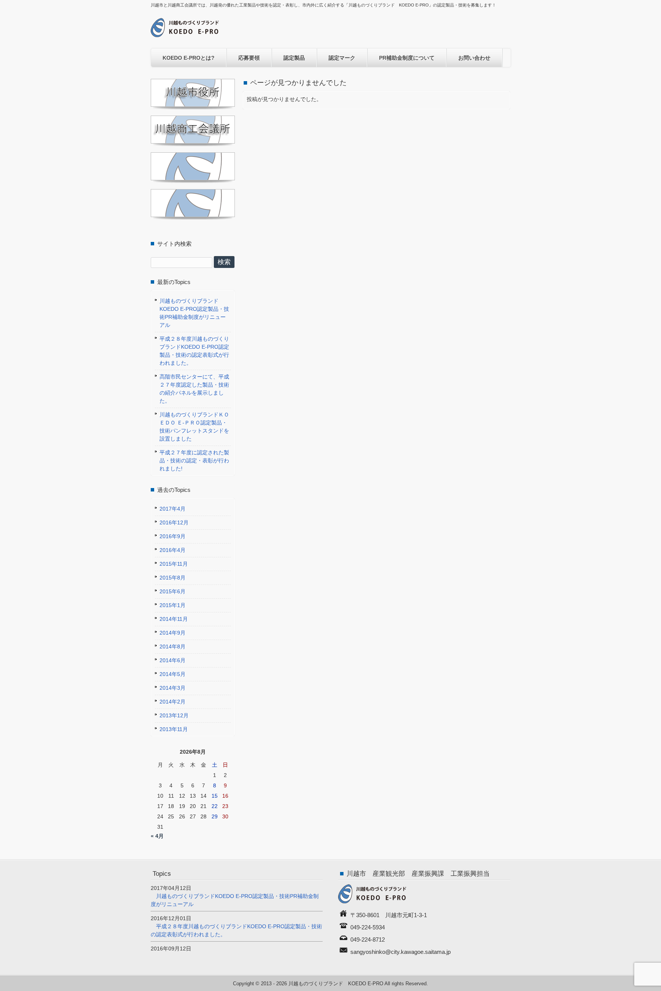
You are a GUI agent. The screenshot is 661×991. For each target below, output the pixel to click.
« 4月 (157, 836)
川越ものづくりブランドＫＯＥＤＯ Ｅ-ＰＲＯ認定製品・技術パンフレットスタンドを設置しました (194, 426)
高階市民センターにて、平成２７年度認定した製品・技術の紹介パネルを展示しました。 (194, 389)
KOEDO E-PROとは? (189, 58)
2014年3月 (173, 688)
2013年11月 (174, 729)
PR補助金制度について (407, 58)
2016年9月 (173, 536)
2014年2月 (173, 702)
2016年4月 (173, 550)
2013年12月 (174, 715)
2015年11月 (174, 564)
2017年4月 (173, 509)
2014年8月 (173, 646)
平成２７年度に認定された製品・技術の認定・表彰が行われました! (194, 460)
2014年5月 (173, 674)
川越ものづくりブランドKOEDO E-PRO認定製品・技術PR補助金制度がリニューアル (194, 313)
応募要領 (249, 58)
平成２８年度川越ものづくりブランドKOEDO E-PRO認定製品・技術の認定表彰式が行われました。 (194, 351)
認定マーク (342, 58)
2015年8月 (173, 578)
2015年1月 (173, 605)
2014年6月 (173, 660)
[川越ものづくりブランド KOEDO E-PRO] (185, 34)
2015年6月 (173, 591)
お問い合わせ (474, 58)
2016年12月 (174, 522)
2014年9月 (173, 633)
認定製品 (294, 58)
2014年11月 (174, 619)
